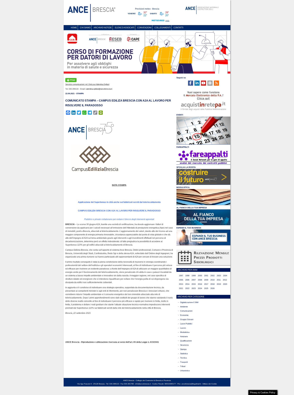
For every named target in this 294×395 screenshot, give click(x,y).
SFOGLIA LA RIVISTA (186, 167)
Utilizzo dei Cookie (209, 384)
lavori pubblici (186, 324)
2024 (200, 288)
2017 (206, 284)
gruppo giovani (186, 319)
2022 (187, 288)
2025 (206, 288)
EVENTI (179, 115)
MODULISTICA (183, 187)
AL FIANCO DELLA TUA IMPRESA (191, 208)
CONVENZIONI (144, 27)
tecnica (183, 358)
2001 (206, 276)
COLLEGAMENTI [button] (162, 27)
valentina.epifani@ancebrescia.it (99, 89)
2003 (219, 276)
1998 (187, 276)
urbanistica (185, 371)
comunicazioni (186, 311)
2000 (200, 276)
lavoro (183, 328)
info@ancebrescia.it (143, 384)
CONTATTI (178, 27)
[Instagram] (210, 83)
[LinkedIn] (197, 83)
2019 (219, 284)
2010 (212, 280)
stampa (183, 349)
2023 (194, 288)
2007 (194, 280)
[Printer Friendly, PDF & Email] (71, 79)
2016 (200, 284)
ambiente (184, 307)
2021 (181, 288)
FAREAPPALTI (182, 147)
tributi (182, 366)
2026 (212, 288)
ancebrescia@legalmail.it (191, 384)
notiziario (184, 336)
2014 (187, 284)
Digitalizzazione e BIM (189, 302)
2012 (225, 280)
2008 (200, 280)
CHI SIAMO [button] (85, 27)
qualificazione (186, 341)
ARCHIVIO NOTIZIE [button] (103, 27)
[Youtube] (203, 83)
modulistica (184, 332)
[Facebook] (190, 83)
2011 (219, 280)
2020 (225, 284)
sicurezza (184, 345)
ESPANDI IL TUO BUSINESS (188, 228)
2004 (225, 276)
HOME (74, 27)
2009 (206, 280)
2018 (212, 284)
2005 (181, 280)
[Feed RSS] (216, 83)
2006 (187, 280)
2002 (212, 276)
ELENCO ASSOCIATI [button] (124, 27)
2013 (181, 284)
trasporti (184, 362)
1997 (181, 276)
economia (184, 315)
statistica (184, 354)
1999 (194, 276)
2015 (194, 284)
